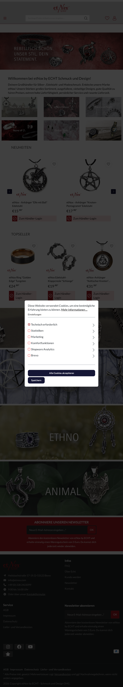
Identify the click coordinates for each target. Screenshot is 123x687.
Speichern (36, 380)
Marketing (37, 336)
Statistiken (37, 330)
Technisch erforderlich (44, 324)
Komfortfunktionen (42, 343)
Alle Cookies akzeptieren (61, 373)
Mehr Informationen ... (74, 309)
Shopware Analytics (42, 349)
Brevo (34, 355)
